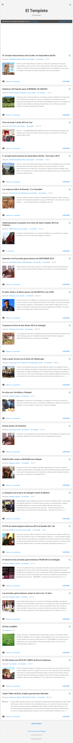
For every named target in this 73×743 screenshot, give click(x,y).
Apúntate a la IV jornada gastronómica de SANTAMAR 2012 (28, 258)
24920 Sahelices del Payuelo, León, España (22, 93)
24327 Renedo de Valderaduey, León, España (23, 193)
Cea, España (13, 664)
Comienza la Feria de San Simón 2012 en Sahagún (24, 325)
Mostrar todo (65, 21)
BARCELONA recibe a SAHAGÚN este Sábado (22, 459)
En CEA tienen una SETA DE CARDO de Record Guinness (26, 660)
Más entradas (36, 723)
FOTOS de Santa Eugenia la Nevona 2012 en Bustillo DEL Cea (28, 526)
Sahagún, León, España (16, 329)
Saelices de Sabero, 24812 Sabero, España (22, 697)
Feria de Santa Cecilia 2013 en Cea (17, 122)
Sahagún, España (14, 396)
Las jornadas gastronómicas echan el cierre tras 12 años (27, 593)
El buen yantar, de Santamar (14, 426)
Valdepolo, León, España (16, 296)
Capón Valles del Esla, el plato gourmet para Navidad (25, 693)
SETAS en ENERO (9, 626)
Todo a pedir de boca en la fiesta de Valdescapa (23, 359)
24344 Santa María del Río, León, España (21, 59)
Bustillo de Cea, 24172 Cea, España (20, 530)
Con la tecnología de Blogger (37, 731)
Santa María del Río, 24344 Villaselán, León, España (25, 262)
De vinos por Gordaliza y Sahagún (17, 392)
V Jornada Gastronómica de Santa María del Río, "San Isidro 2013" (31, 156)
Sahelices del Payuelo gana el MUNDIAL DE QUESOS (24, 89)
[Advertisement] (36, 40)
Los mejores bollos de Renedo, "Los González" (22, 189)
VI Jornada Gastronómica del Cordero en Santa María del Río (29, 55)
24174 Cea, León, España (17, 126)
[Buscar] (70, 5)
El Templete (36, 10)
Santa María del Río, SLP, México (19, 429)
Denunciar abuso (36, 739)
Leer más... (66, 81)
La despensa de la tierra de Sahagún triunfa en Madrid (25, 493)
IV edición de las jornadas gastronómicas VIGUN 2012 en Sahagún (31, 560)
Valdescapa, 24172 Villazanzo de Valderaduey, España (26, 363)
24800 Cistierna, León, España (18, 229)
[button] (69, 55)
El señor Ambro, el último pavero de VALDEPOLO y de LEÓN (28, 292)
